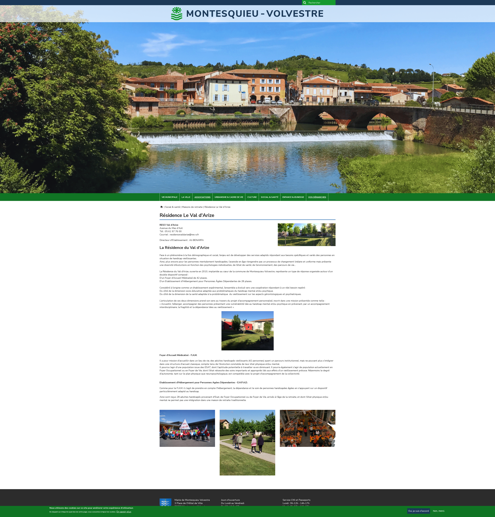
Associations (203, 197)
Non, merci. (439, 511)
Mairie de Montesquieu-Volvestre (161, 207)
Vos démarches (317, 197)
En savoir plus (124, 511)
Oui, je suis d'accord (418, 510)
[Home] (247, 13)
